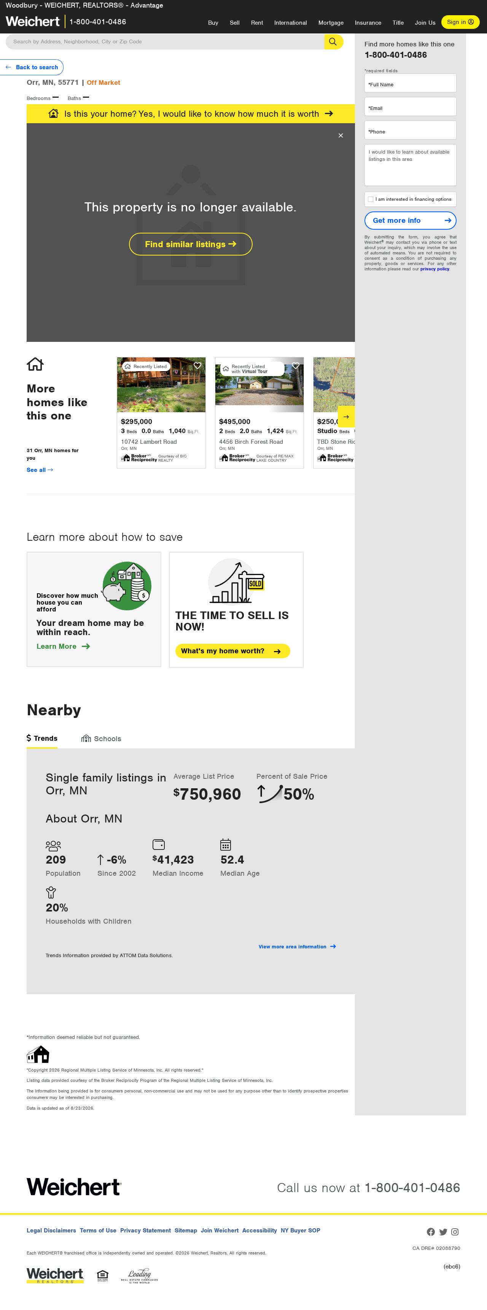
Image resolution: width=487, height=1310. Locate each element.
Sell (235, 23)
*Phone (376, 132)
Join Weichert (220, 1230)
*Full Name (380, 84)
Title (398, 23)
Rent (257, 23)
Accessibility (259, 1230)
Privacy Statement (145, 1230)
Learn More (63, 646)
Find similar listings (186, 244)
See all (37, 470)
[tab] (42, 741)
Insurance (368, 23)
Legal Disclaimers (51, 1230)
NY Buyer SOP (300, 1230)
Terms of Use (98, 1230)
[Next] (346, 416)
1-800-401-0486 (97, 22)
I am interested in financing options (413, 199)
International (290, 23)
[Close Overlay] (340, 136)
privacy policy (434, 269)
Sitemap (186, 1230)
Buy (213, 23)
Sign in (457, 22)
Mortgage (331, 23)
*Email (375, 108)
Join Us (425, 23)
